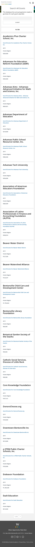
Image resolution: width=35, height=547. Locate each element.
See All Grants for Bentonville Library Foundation (17, 318)
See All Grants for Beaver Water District (14, 247)
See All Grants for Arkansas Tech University (15, 169)
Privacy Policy (22, 542)
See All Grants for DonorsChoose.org (13, 411)
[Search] (30, 3)
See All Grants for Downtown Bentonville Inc (16, 432)
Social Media (28, 533)
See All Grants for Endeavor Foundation (14, 479)
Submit (17, 22)
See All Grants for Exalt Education (13, 500)
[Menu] (33, 3)
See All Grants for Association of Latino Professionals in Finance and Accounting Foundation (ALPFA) (14, 224)
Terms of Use (30, 542)
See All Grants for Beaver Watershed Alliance (16, 269)
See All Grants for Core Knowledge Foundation (16, 390)
